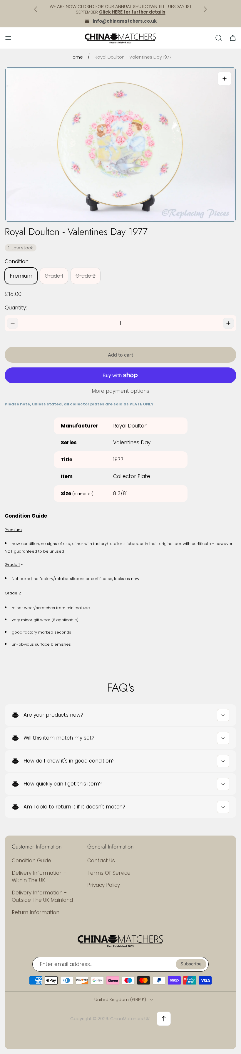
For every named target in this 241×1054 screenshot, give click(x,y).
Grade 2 (86, 275)
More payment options (120, 391)
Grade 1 (54, 275)
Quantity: (16, 307)
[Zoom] (224, 79)
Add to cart (120, 355)
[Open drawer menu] (8, 38)
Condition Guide (31, 860)
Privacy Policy (103, 885)
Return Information (35, 912)
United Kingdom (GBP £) (120, 999)
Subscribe (191, 964)
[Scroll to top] (164, 1019)
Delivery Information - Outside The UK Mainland (42, 896)
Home (76, 57)
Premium (21, 275)
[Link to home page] (120, 940)
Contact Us (101, 860)
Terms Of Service (108, 872)
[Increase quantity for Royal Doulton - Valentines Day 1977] (228, 323)
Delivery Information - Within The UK (39, 876)
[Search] (218, 38)
